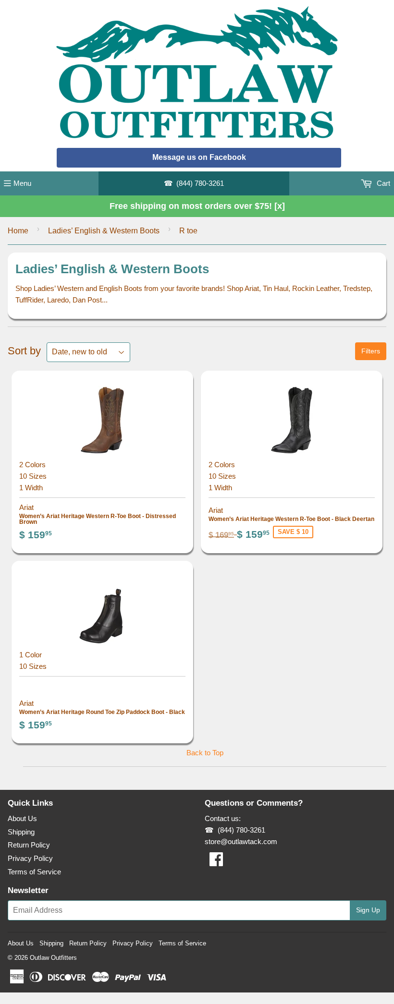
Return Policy (29, 845)
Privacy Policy (30, 858)
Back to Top (204, 753)
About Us (22, 818)
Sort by (24, 351)
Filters (370, 351)
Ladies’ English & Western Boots (104, 231)
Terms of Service (34, 872)
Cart (382, 183)
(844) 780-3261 (200, 183)
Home (18, 231)
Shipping (21, 832)
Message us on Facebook (199, 157)
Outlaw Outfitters (53, 957)
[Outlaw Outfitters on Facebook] (216, 862)
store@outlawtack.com (241, 841)
